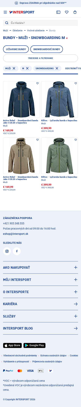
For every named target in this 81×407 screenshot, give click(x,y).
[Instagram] (7, 251)
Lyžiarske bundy (16, 49)
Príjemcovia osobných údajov (47, 361)
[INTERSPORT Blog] (40, 328)
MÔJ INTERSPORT (17, 280)
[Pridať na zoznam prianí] (37, 83)
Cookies (74, 355)
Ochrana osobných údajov (53, 355)
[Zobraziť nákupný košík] (75, 12)
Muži (5, 30)
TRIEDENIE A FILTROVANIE (40, 58)
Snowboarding (45, 68)
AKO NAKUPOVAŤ (16, 267)
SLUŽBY (9, 316)
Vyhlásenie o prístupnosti (16, 361)
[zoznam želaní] (66, 12)
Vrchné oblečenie (35, 30)
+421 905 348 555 (13, 223)
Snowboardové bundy (46, 49)
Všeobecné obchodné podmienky (20, 355)
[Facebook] (17, 251)
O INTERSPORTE (16, 292)
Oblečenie (17, 30)
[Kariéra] (40, 304)
